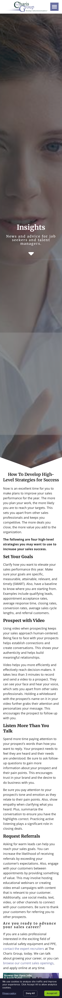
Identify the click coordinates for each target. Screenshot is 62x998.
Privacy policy (9, 993)
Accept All (52, 993)
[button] (54, 7)
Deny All (30, 993)
